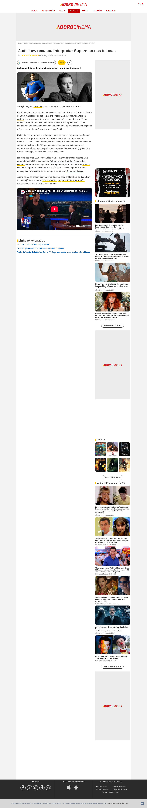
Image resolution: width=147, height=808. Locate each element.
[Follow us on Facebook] (23, 787)
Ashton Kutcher (57, 161)
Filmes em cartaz (28, 43)
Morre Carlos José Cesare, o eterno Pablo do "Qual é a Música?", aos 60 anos (111, 657)
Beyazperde (117, 789)
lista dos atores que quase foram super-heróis (63, 180)
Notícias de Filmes (39, 43)
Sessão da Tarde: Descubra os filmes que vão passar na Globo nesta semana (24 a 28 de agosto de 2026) (111, 599)
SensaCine (99, 789)
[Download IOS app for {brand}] (70, 787)
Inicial (19, 43)
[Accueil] (73, 4)
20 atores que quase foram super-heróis (33, 244)
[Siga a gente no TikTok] (42, 787)
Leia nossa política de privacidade (117, 803)
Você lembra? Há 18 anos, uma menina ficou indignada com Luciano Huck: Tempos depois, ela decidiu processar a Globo (112, 540)
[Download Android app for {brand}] (77, 787)
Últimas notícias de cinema (112, 326)
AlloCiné (99, 786)
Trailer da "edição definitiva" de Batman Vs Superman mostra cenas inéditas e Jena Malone (53, 252)
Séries (85, 11)
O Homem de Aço (74, 171)
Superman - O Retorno (37, 168)
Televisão (97, 11)
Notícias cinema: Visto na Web (54, 43)
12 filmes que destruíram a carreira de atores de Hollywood (40, 248)
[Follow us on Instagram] (36, 787)
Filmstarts (116, 786)
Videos (62, 11)
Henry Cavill (56, 129)
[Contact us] (49, 787)
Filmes (34, 11)
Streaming (111, 11)
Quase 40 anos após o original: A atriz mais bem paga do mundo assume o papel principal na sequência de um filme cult (112, 315)
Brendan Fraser (72, 161)
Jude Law (38, 106)
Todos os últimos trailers (113, 477)
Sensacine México (109, 792)
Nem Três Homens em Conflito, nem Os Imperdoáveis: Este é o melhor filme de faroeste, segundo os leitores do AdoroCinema (112, 227)
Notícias (74, 11)
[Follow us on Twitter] (30, 787)
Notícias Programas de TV (112, 667)
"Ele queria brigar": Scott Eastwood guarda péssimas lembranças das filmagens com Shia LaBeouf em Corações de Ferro (112, 256)
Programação (48, 11)
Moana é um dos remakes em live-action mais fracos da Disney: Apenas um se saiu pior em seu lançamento (111, 286)
